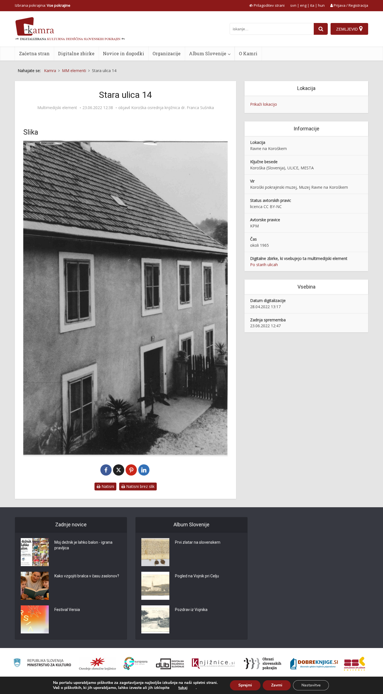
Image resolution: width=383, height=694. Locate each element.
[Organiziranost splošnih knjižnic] (97, 664)
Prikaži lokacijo (263, 104)
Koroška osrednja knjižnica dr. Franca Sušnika (172, 107)
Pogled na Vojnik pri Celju (197, 576)
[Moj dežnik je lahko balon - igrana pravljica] (35, 552)
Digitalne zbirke (76, 53)
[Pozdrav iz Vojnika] (155, 619)
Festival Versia (67, 609)
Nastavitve (310, 685)
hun (321, 5)
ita (312, 5)
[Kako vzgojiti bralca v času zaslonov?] (35, 586)
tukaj (183, 687)
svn (293, 5)
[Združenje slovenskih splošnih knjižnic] (213, 663)
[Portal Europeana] (136, 663)
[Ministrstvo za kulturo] (42, 664)
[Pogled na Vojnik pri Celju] (155, 586)
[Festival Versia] (35, 619)
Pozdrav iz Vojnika (191, 609)
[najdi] (321, 29)
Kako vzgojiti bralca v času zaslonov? (86, 576)
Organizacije (167, 53)
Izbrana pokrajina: (42, 5)
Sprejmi (245, 685)
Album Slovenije (207, 53)
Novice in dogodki (123, 53)
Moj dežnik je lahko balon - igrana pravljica (83, 545)
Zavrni (276, 685)
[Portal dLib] (170, 664)
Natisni (107, 486)
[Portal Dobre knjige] (314, 663)
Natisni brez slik (139, 486)
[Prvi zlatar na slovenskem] (155, 552)
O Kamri (248, 53)
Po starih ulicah (264, 264)
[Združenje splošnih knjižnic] (354, 664)
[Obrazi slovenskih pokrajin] (262, 664)
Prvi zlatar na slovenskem (197, 542)
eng (303, 5)
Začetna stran (34, 53)
